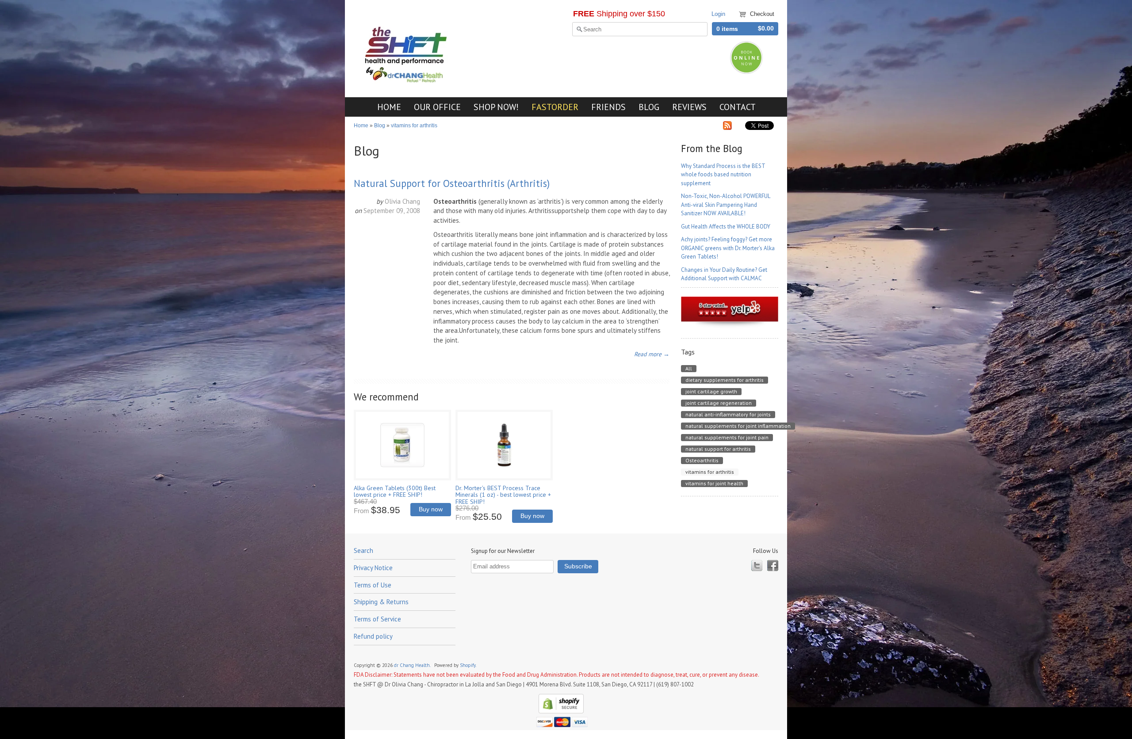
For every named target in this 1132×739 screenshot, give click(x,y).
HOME (389, 106)
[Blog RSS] (727, 127)
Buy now (431, 509)
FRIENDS (608, 106)
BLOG (649, 106)
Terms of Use (372, 585)
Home (361, 125)
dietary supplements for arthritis (724, 380)
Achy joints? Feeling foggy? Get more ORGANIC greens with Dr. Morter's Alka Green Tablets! (728, 248)
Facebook (772, 565)
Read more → (651, 354)
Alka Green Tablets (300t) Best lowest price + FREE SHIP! (395, 491)
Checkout (762, 14)
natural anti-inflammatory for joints (728, 414)
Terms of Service (377, 619)
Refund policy (373, 636)
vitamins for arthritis (414, 125)
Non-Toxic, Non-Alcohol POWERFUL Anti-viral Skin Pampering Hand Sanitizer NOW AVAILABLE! (725, 204)
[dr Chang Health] (407, 80)
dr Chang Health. (413, 665)
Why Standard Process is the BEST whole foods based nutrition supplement (723, 174)
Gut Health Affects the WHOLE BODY (725, 226)
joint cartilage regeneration (718, 403)
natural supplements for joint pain (727, 437)
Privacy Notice (373, 568)
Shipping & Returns (381, 602)
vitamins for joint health (714, 483)
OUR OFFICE (437, 106)
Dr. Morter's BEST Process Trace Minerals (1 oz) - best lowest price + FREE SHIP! (503, 495)
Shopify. (468, 665)
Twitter (756, 565)
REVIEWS (689, 106)
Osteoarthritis (702, 460)
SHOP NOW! (496, 106)
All (688, 368)
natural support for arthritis (718, 449)
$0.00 (766, 28)
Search (363, 550)
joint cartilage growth (711, 391)
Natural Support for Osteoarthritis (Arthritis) (452, 183)
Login (718, 14)
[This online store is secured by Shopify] (560, 712)
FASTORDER (555, 106)
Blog (379, 125)
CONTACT (737, 106)
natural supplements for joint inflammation (738, 426)
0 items (727, 29)
